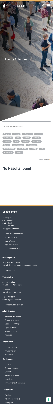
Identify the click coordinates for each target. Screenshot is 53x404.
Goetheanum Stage (12, 324)
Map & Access (10, 241)
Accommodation (11, 245)
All (50, 160)
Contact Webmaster (12, 248)
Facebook (8, 395)
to (15, 119)
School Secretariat (12, 320)
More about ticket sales (14, 305)
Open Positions (11, 327)
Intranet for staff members (15, 383)
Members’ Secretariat (13, 316)
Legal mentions (11, 347)
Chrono (45, 160)
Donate (7, 364)
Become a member (12, 368)
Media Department (12, 375)
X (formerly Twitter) (12, 399)
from (7, 119)
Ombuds (8, 372)
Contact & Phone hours (14, 234)
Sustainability (10, 354)
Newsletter (9, 379)
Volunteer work (11, 331)
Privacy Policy (10, 351)
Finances (8, 335)
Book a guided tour (12, 237)
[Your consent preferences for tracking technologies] (48, 399)
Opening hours (10, 270)
